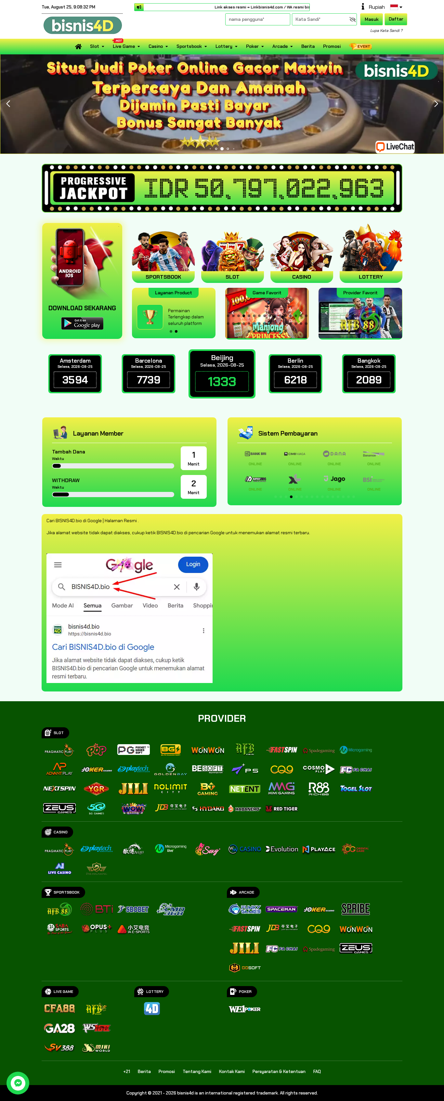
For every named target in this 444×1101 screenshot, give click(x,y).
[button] (436, 104)
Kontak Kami (232, 1071)
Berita (308, 46)
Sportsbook (189, 46)
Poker (252, 46)
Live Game (124, 46)
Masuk (372, 19)
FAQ (317, 1071)
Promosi (332, 46)
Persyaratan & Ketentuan (279, 1071)
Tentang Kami (197, 1071)
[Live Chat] (399, 146)
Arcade (280, 46)
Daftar (396, 19)
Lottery (223, 46)
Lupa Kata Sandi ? (386, 30)
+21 (126, 1071)
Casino (156, 46)
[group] (360, 313)
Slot (94, 46)
